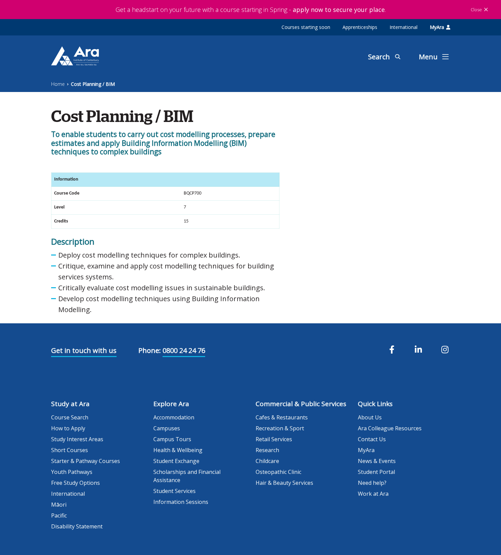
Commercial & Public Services (301, 403)
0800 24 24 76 (184, 350)
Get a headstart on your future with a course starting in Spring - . (251, 9)
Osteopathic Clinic (278, 472)
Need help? (372, 483)
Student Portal (376, 472)
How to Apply (68, 428)
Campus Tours (172, 439)
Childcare (267, 461)
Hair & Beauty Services (284, 483)
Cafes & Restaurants (282, 417)
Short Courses (69, 450)
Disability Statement (77, 526)
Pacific (59, 515)
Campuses (166, 428)
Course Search (69, 417)
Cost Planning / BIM (93, 84)
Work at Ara (373, 493)
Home (58, 84)
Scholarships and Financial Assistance (187, 476)
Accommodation (173, 417)
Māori (58, 504)
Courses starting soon (306, 27)
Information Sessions (180, 502)
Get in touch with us (84, 350)
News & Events (377, 461)
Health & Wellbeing (177, 450)
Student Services (174, 491)
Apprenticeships (360, 27)
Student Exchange (176, 461)
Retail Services (274, 439)
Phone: (149, 350)
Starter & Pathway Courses (85, 461)
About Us (370, 417)
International (404, 27)
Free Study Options (75, 483)
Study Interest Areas (77, 439)
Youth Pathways (71, 472)
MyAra (437, 27)
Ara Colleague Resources (390, 428)
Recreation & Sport (280, 428)
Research (267, 450)
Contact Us (372, 439)
